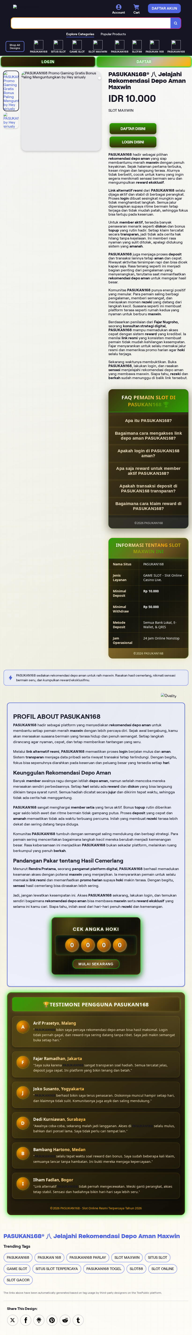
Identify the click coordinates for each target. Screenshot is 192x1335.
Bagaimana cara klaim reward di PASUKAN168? (148, 506)
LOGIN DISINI (133, 142)
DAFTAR (144, 61)
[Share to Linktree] (38, 1320)
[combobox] (91, 23)
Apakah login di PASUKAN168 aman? (149, 453)
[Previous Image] (25, 112)
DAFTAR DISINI (133, 129)
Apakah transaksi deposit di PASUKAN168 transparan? (148, 488)
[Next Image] (97, 112)
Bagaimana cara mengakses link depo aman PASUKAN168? (148, 436)
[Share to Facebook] (25, 1320)
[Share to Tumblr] (78, 1320)
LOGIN (48, 61)
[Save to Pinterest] (52, 1320)
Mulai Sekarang (96, 964)
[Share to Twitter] (12, 1320)
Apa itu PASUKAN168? (148, 420)
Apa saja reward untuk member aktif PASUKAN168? (148, 471)
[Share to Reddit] (65, 1320)
